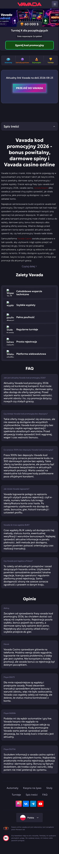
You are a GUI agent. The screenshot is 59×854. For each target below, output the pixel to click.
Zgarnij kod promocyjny (29, 45)
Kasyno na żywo (32, 787)
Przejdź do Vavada (29, 88)
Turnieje (16, 794)
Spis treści (32, 794)
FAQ (44, 794)
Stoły (49, 787)
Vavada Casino (24, 238)
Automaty (12, 787)
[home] (29, 4)
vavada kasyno (41, 187)
